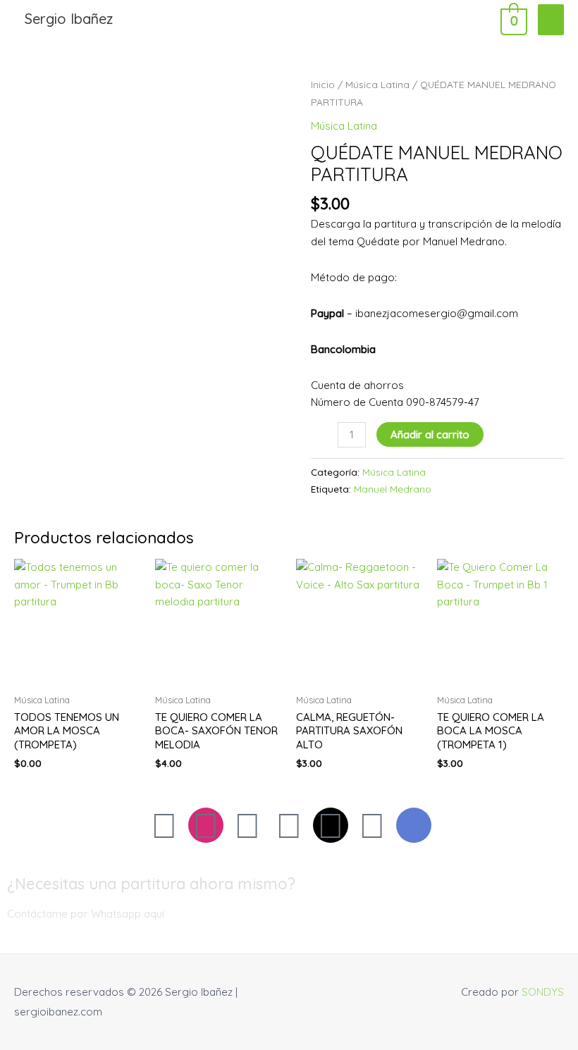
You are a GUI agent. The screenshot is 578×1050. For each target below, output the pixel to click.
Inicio (323, 84)
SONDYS (543, 992)
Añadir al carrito (430, 434)
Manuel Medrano (392, 489)
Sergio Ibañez (69, 18)
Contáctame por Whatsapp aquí (85, 913)
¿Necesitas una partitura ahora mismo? (151, 884)
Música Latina (377, 84)
